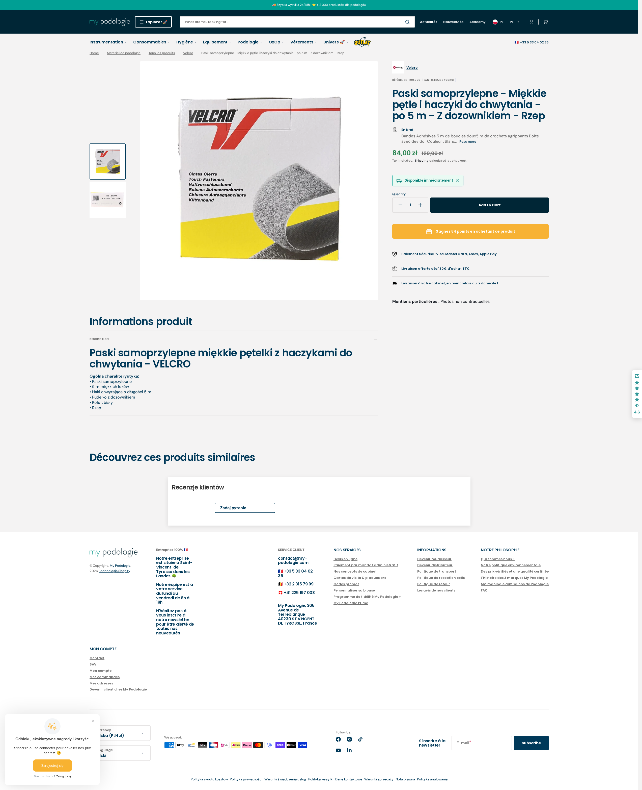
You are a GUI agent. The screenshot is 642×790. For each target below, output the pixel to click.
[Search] (408, 22)
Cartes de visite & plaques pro (359, 577)
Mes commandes (105, 677)
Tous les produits (162, 53)
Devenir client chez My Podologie (118, 689)
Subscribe (531, 743)
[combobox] (297, 22)
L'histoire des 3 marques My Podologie (514, 577)
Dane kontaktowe (348, 779)
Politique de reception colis (441, 577)
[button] (544, 22)
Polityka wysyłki (320, 779)
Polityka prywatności (246, 779)
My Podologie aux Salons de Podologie (515, 584)
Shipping (421, 161)
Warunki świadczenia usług (285, 779)
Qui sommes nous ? (498, 559)
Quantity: (399, 194)
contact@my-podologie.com (293, 560)
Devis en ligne (345, 559)
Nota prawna (405, 779)
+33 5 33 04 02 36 (534, 42)
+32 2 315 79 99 (298, 584)
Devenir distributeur (435, 565)
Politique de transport (436, 571)
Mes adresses (101, 683)
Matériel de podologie (124, 53)
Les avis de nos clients (436, 590)
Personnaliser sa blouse (354, 590)
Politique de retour (433, 584)
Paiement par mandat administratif (365, 565)
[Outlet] (362, 42)
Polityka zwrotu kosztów (209, 779)
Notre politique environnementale (511, 565)
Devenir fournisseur (434, 559)
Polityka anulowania (432, 779)
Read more (467, 141)
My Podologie (120, 565)
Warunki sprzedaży (379, 779)
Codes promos (346, 584)
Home (94, 53)
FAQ (484, 590)
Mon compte (100, 670)
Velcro (188, 53)
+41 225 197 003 (299, 593)
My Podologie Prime (350, 603)
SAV (93, 664)
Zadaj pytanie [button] (233, 507)
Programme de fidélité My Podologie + (367, 596)
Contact (97, 658)
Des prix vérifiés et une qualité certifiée (515, 571)
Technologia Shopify (114, 571)
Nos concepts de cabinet (355, 571)
